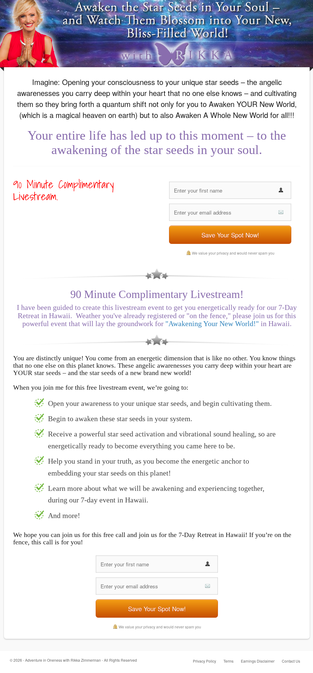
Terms (228, 661)
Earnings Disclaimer (257, 661)
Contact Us (291, 661)
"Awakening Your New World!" (212, 324)
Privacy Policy (204, 661)
